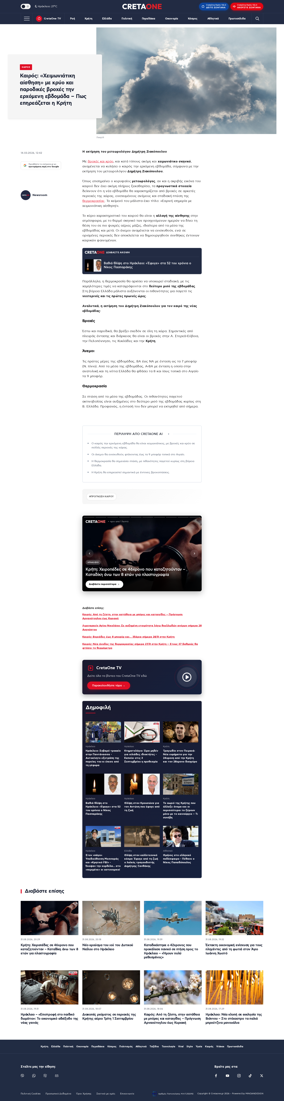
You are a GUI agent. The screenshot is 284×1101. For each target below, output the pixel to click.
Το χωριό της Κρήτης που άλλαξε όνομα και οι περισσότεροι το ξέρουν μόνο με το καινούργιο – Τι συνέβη (180, 810)
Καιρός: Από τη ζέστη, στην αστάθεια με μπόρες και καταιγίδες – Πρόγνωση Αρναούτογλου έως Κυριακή (172, 1018)
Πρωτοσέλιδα (237, 18)
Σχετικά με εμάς (105, 1094)
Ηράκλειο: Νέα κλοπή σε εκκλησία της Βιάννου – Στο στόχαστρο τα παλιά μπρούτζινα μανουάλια (234, 1018)
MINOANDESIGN (254, 1094)
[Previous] (90, 553)
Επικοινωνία (127, 1094)
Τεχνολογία (168, 1046)
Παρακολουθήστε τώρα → (108, 685)
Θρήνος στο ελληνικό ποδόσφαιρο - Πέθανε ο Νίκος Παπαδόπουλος (178, 859)
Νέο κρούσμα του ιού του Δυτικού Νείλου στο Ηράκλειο (107, 947)
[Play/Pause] (142, 553)
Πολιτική (127, 18)
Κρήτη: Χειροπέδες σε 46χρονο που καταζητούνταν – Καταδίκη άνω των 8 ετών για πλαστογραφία (49, 949)
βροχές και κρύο (100, 161)
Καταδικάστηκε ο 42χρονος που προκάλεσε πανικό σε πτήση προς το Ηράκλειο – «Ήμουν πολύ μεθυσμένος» (171, 951)
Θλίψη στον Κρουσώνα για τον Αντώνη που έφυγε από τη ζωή (142, 807)
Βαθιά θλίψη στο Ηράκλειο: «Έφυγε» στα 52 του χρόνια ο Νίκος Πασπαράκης (147, 265)
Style (190, 1046)
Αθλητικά (213, 18)
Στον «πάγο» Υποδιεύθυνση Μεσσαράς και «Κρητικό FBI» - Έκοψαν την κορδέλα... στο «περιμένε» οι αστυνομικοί (103, 862)
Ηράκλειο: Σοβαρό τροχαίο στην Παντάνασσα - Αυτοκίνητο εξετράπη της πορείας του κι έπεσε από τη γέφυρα (103, 758)
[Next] (194, 553)
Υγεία (199, 1046)
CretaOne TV (52, 18)
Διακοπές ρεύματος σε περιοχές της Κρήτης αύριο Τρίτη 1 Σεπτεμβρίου (109, 1016)
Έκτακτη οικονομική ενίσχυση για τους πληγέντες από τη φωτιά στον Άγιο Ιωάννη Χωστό (234, 949)
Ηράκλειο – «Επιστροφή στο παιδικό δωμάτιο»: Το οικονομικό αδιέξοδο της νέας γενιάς (49, 1018)
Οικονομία (171, 18)
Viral (181, 1046)
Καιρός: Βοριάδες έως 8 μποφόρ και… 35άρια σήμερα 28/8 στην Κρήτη (128, 637)
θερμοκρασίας (93, 201)
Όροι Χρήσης (84, 1094)
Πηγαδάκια (148, 18)
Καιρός (26, 67)
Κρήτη (88, 18)
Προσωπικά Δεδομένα (58, 1094)
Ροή (72, 18)
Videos (220, 1046)
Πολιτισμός (125, 1046)
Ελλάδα (107, 18)
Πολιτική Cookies (31, 1094)
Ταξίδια (154, 1046)
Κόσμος (193, 18)
